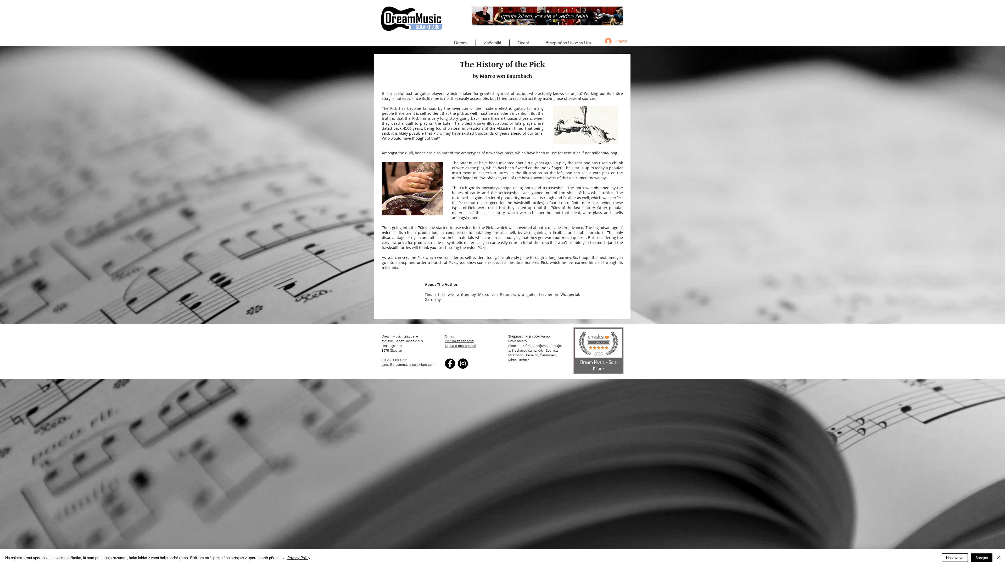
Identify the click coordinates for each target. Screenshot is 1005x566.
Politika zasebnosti (459, 341)
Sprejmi (981, 557)
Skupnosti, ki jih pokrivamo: (529, 336)
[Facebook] (450, 363)
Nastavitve (954, 557)
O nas (449, 336)
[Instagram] (463, 363)
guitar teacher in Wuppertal (553, 294)
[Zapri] (999, 557)
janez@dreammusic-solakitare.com (408, 364)
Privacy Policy (298, 557)
